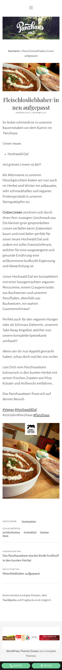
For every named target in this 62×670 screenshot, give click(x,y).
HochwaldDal (30, 532)
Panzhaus (44, 532)
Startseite (14, 51)
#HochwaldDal (26, 410)
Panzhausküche (29, 521)
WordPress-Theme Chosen (22, 651)
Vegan (5, 536)
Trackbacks (9, 600)
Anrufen (17, 666)
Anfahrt (47, 666)
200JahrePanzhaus (11, 532)
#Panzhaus (41, 415)
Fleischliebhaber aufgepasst (21, 573)
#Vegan (8, 410)
